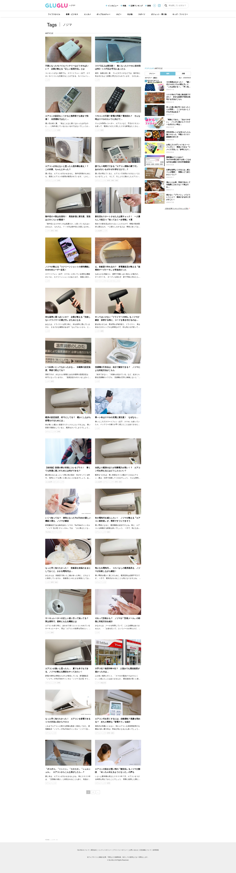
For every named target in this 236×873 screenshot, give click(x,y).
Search (166, 5)
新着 (149, 5)
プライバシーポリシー (120, 850)
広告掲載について (145, 850)
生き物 (130, 14)
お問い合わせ (133, 850)
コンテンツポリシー (104, 850)
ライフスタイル (54, 14)
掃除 (112, 180)
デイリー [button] (152, 73)
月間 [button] (183, 73)
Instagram (159, 5)
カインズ (55, 482)
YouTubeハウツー (51, 532)
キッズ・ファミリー (180, 14)
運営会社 (94, 850)
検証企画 (103, 683)
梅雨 (116, 180)
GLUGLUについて (83, 850)
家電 (59, 130)
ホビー (118, 14)
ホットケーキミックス (113, 281)
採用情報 (156, 850)
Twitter (154, 5)
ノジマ (47, 80)
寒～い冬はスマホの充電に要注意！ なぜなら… (116, 417)
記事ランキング (137, 5)
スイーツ (98, 281)
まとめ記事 (99, 230)
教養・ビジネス (72, 14)
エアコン (48, 130)
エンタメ (87, 14)
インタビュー (113, 5)
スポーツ (141, 14)
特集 (124, 5)
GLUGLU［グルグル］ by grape (64, 5)
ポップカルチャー (103, 14)
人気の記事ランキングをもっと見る (176, 208)
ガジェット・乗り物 (159, 14)
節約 (120, 482)
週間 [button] (167, 73)
